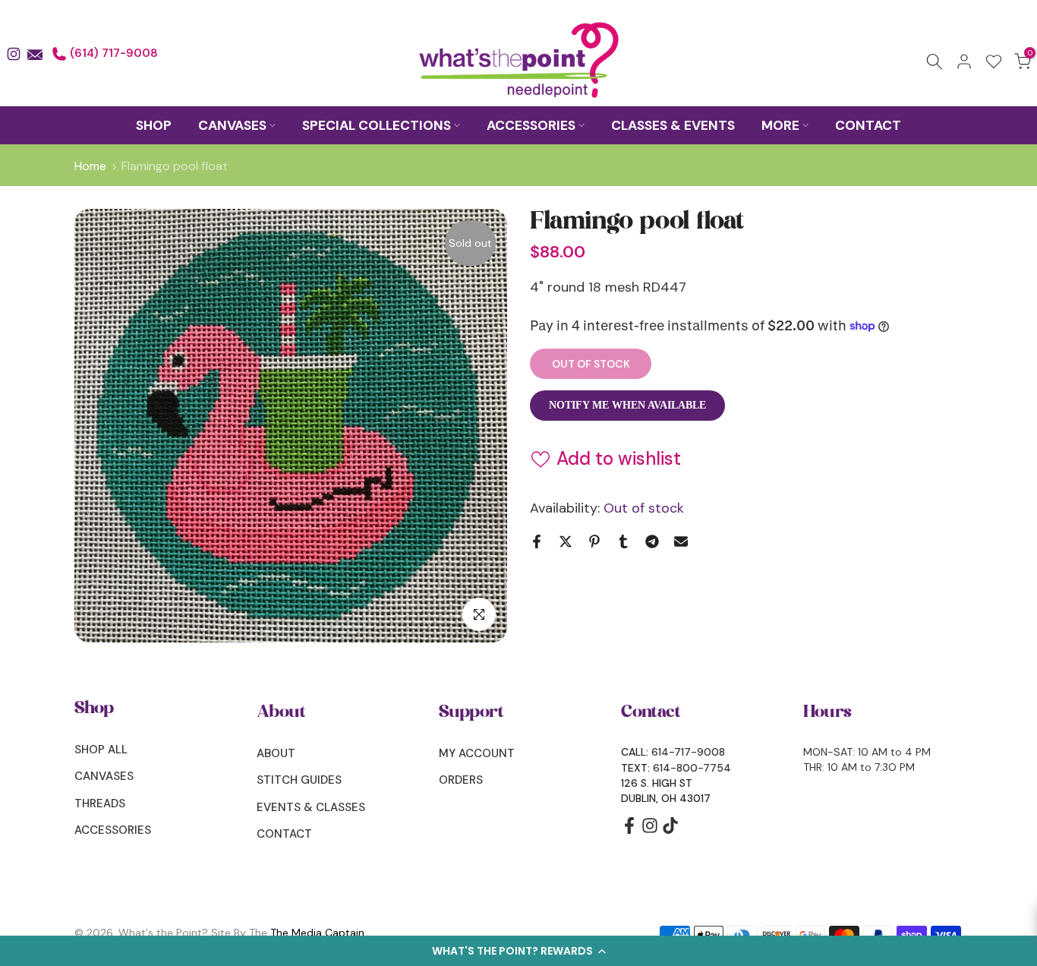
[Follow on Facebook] (629, 830)
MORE (780, 125)
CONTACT (868, 125)
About (276, 753)
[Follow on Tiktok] (670, 830)
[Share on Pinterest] (594, 541)
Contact (284, 833)
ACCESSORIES (531, 125)
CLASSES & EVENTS (673, 125)
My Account (477, 753)
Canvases (104, 776)
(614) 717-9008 (112, 53)
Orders (461, 780)
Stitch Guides (299, 780)
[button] (518, 951)
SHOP (154, 125)
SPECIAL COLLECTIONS (376, 125)
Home (90, 166)
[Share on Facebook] (537, 541)
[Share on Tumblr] (623, 541)
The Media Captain (317, 932)
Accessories (112, 830)
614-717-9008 (688, 752)
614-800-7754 (692, 768)
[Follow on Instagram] (649, 830)
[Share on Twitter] (565, 541)
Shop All (101, 749)
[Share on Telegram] (652, 541)
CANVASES (232, 125)
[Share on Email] (681, 541)
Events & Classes (311, 807)
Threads (99, 803)
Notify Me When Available (627, 404)
